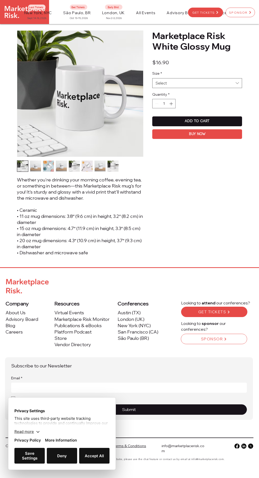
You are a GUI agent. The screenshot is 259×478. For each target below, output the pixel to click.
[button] (146, 13)
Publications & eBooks (78, 325)
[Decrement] (156, 103)
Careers (14, 332)
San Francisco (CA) (138, 332)
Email (16, 378)
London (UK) (131, 319)
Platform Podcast (73, 332)
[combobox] (197, 83)
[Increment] (171, 103)
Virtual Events (69, 313)
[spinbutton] (163, 103)
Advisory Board (22, 319)
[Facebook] (237, 446)
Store (60, 338)
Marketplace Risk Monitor (82, 319)
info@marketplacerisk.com (207, 459)
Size (157, 73)
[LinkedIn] (243, 446)
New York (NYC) (134, 325)
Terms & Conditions (129, 446)
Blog (10, 325)
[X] (250, 446)
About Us (16, 313)
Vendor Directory (72, 344)
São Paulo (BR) (133, 338)
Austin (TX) (129, 313)
